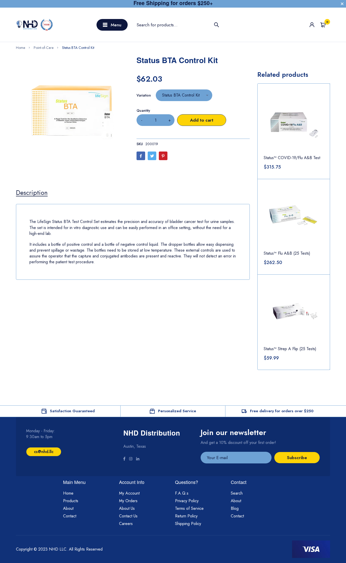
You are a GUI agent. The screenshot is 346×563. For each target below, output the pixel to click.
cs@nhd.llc (43, 452)
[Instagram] (130, 459)
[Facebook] (141, 156)
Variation (144, 95)
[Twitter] (152, 156)
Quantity (143, 110)
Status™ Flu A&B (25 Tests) (287, 253)
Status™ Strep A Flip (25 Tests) (290, 349)
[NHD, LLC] (35, 24)
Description (32, 192)
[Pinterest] (163, 156)
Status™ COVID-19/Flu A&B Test (292, 158)
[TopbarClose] (342, 4)
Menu (116, 25)
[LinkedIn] (137, 459)
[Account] (311, 24)
